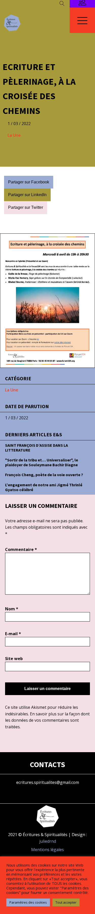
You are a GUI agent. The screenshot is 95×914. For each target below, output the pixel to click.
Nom (11, 609)
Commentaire (21, 549)
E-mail (13, 633)
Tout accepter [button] (66, 902)
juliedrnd (47, 841)
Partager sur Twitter (25, 207)
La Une (14, 135)
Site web (14, 658)
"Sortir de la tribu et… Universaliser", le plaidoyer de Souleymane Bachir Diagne (41, 462)
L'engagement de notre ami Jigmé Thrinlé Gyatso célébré (43, 487)
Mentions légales (47, 849)
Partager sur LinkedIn (27, 195)
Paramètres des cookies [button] (28, 902)
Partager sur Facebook (28, 182)
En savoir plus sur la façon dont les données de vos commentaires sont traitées (47, 720)
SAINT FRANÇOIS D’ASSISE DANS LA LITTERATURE (36, 448)
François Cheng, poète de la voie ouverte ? (44, 474)
